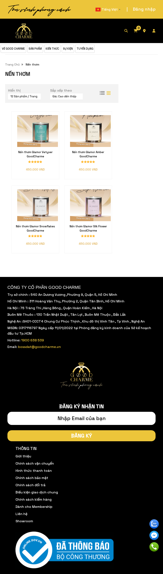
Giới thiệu (23, 456)
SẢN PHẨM (35, 48)
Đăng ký (81, 435)
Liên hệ (21, 514)
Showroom (24, 521)
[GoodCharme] (24, 31)
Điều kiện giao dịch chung (36, 492)
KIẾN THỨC (52, 48)
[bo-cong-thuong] (64, 550)
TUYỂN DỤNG (85, 48)
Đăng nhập (144, 9)
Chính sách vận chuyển (34, 463)
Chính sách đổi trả (30, 485)
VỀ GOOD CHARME (13, 48)
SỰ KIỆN (68, 48)
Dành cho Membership (33, 506)
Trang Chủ (12, 64)
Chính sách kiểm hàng (33, 499)
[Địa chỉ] (147, 31)
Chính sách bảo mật (31, 478)
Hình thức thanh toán (33, 470)
